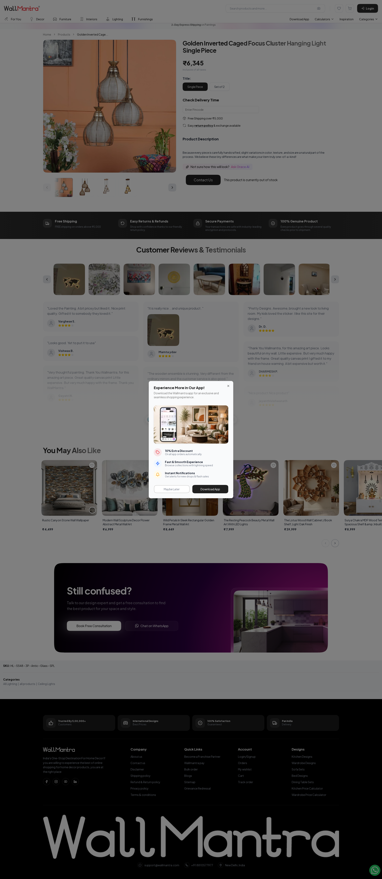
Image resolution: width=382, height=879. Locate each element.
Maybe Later (172, 489)
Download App (210, 489)
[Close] (228, 386)
